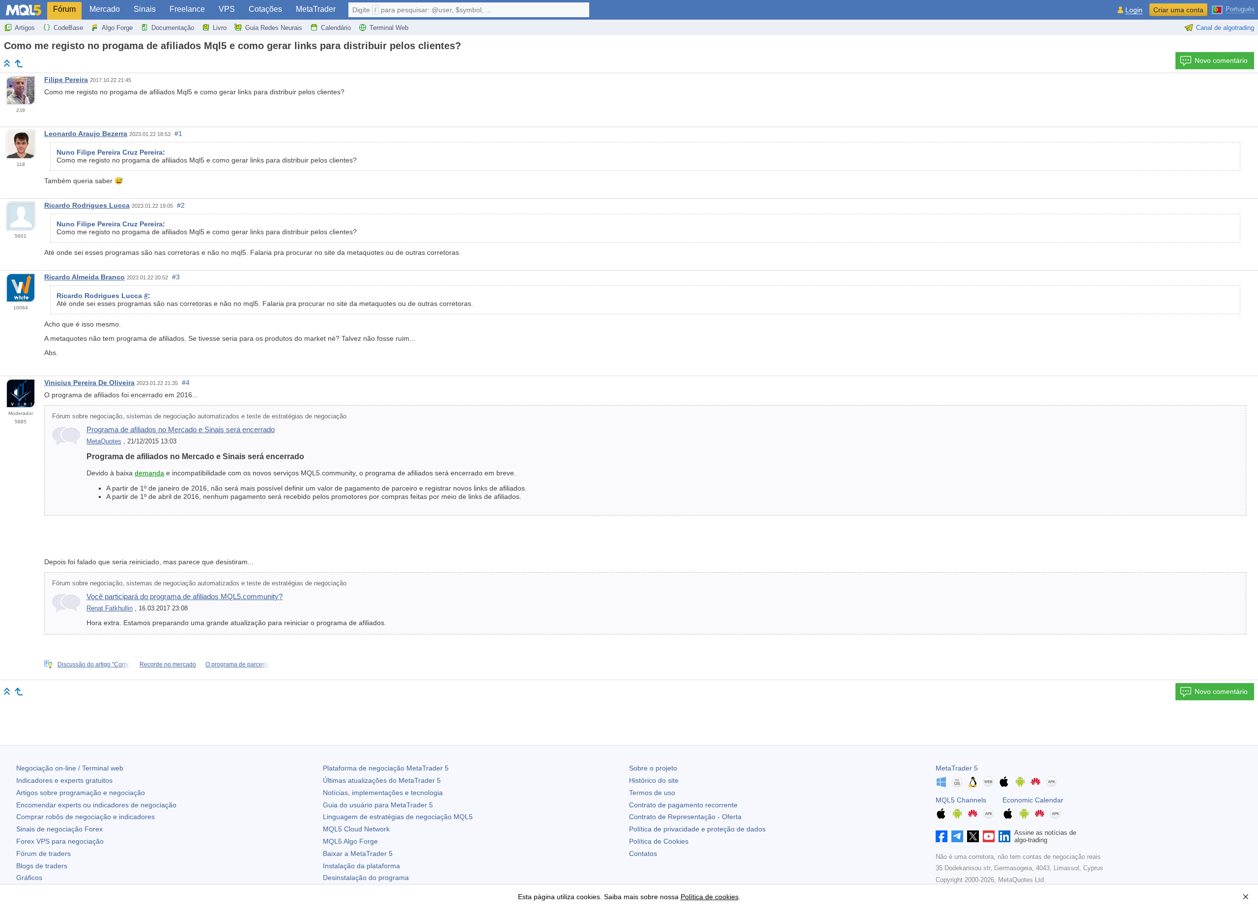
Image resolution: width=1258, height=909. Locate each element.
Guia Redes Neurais (273, 27)
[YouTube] (989, 836)
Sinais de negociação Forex (59, 829)
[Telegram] (957, 836)
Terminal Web (389, 27)
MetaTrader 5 (957, 768)
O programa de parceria (237, 664)
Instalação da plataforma (361, 866)
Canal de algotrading (1225, 27)
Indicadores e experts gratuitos (64, 780)
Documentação (172, 27)
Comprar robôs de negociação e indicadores (85, 817)
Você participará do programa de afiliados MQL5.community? (184, 596)
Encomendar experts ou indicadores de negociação (96, 805)
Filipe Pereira (66, 79)
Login (1134, 10)
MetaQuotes (103, 441)
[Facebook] (941, 836)
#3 (176, 277)
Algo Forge (117, 27)
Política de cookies (710, 897)
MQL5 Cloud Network (356, 829)
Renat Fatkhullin (109, 608)
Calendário (336, 27)
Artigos (25, 27)
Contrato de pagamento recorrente (683, 805)
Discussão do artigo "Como (93, 664)
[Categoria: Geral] (19, 63)
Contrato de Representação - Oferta (685, 817)
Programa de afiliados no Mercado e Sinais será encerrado (180, 429)
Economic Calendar (1032, 800)
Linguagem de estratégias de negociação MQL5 (398, 817)
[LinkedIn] (1004, 836)
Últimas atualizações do (382, 780)
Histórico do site (654, 780)
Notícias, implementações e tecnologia (383, 793)
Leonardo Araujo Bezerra (85, 134)
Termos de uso (652, 793)
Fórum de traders (43, 853)
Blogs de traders (41, 866)
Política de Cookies (658, 841)
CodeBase (68, 27)
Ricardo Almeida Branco (84, 277)
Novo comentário (1221, 60)
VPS (227, 9)
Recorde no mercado (168, 664)
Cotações (265, 9)
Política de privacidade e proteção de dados (697, 829)
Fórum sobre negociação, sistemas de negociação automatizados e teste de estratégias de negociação (199, 416)
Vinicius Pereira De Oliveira (89, 382)
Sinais (145, 9)
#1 (178, 134)
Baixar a (358, 853)
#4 (186, 382)
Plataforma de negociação (386, 768)
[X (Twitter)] (973, 836)
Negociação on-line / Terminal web (69, 768)
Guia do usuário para (378, 805)
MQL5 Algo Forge (350, 841)
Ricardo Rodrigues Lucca (87, 205)
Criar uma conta (1178, 10)
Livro (220, 27)
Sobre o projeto (653, 768)
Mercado (104, 9)
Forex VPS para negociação (60, 841)
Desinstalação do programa (366, 877)
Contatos (643, 853)
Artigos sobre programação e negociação (80, 793)
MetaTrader (316, 9)
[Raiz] (7, 63)
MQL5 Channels (961, 800)
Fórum (64, 9)
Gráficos (29, 877)
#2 (181, 205)
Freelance (187, 9)
